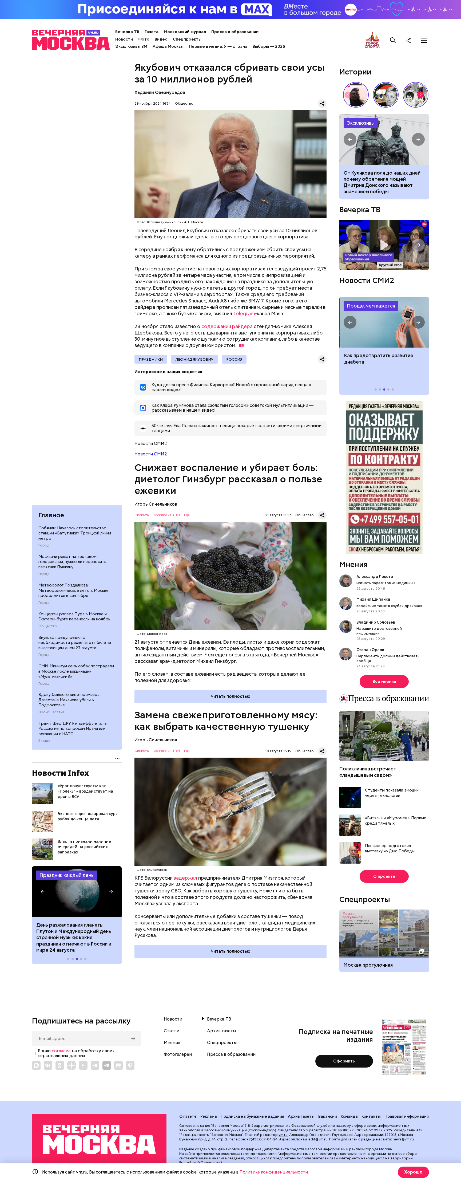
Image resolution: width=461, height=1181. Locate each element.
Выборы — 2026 (269, 46)
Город (43, 545)
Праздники (151, 359)
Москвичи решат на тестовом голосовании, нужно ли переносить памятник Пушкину (72, 562)
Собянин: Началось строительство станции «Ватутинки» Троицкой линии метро (74, 533)
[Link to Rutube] (118, 1065)
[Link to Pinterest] (130, 1065)
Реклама (208, 1116)
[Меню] (424, 40)
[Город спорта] (372, 40)
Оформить (344, 1061)
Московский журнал (185, 31)
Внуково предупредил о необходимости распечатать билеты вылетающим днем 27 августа (74, 643)
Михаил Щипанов (373, 599)
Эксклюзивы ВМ (131, 46)
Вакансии (327, 1116)
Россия (234, 359)
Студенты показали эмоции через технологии (392, 793)
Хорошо (413, 1172)
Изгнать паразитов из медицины (385, 582)
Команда (349, 1116)
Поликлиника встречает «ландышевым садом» (367, 772)
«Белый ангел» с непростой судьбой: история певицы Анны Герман (356, 95)
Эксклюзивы (361, 123)
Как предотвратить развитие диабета (384, 322)
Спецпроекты (187, 39)
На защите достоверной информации (379, 631)
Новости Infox (60, 773)
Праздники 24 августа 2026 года (77, 891)
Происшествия (51, 712)
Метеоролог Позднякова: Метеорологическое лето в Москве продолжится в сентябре (73, 590)
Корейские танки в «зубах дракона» (389, 605)
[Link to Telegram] (95, 1065)
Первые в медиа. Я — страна (218, 46)
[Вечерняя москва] (99, 1139)
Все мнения (384, 681)
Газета (151, 31)
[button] (42, 891)
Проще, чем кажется (371, 306)
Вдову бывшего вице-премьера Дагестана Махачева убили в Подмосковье (69, 700)
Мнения (353, 564)
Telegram (244, 313)
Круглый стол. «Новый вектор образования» (384, 245)
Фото (143, 39)
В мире (44, 741)
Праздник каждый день (66, 875)
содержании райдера (227, 326)
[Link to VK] (48, 1065)
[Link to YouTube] (83, 1065)
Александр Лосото (374, 576)
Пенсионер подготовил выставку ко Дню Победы (390, 848)
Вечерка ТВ (127, 31)
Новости (124, 39)
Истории (355, 72)
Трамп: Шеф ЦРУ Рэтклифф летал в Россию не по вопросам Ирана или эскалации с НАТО (72, 729)
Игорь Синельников (155, 504)
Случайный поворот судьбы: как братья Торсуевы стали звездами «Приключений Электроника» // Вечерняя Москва (415, 95)
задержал (185, 878)
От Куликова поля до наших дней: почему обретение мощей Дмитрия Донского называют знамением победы (384, 139)
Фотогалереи (178, 1054)
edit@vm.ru (318, 1139)
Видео (161, 39)
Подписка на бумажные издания (252, 1116)
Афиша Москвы (168, 46)
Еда (187, 515)
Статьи (171, 1031)
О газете (188, 1116)
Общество (47, 626)
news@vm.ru (403, 1139)
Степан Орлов (370, 650)
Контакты (371, 1116)
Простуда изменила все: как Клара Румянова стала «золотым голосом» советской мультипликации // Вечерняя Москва (386, 95)
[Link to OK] (59, 1065)
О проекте (384, 876)
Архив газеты (221, 1031)
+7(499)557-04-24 (262, 1139)
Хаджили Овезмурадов (159, 92)
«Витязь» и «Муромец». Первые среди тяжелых (395, 821)
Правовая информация (406, 1116)
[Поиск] (393, 40)
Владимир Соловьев (375, 622)
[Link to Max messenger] (36, 1065)
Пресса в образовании (235, 31)
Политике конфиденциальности (274, 1172)
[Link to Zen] (71, 1065)
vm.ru (283, 1134)
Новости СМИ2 (150, 454)
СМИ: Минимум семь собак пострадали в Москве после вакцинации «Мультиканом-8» (76, 671)
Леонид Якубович (194, 359)
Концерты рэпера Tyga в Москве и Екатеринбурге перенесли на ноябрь (74, 616)
